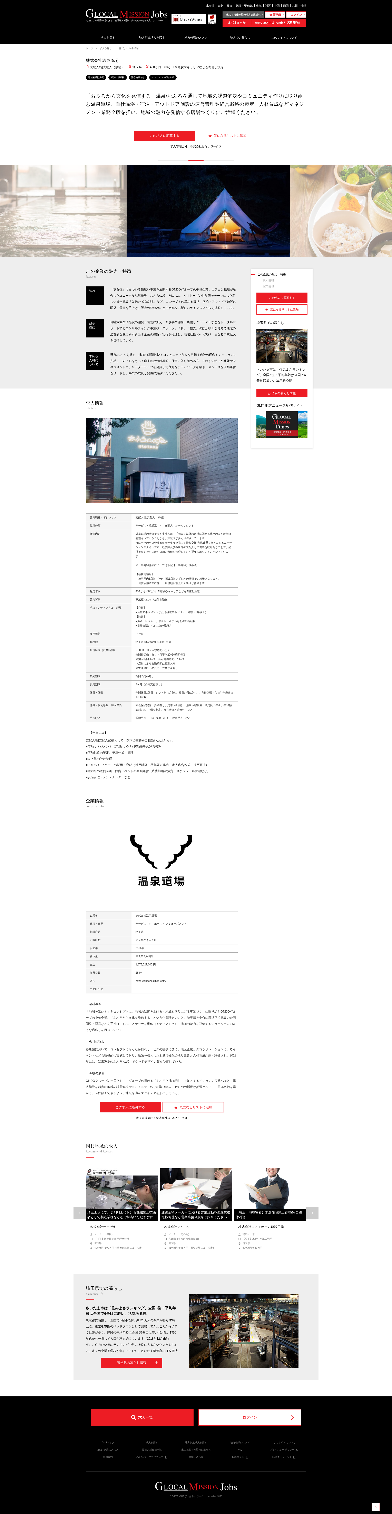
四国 (286, 5)
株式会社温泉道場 (128, 48)
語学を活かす (138, 77)
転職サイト (238, 1457)
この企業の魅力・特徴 (271, 274)
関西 (268, 5)
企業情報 (268, 286)
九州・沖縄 (299, 5)
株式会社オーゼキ (103, 1227)
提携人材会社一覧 (152, 1449)
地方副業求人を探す (152, 37)
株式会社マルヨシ (177, 1227)
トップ (89, 48)
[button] (165, 160)
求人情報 (268, 280)
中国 (277, 5)
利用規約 (108, 1457)
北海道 (210, 5)
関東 (229, 5)
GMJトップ (108, 1442)
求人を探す (108, 37)
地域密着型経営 (96, 77)
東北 (220, 5)
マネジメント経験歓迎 (163, 77)
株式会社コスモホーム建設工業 (261, 1227)
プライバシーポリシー (282, 1449)
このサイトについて (284, 37)
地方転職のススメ (196, 37)
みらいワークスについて (149, 1457)
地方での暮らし (240, 37)
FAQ (240, 1449)
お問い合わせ (196, 1457)
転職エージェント (282, 1457)
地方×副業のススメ (107, 1449)
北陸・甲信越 (244, 5)
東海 (259, 5)
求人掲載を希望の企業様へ (196, 1449)
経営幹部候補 (117, 77)
